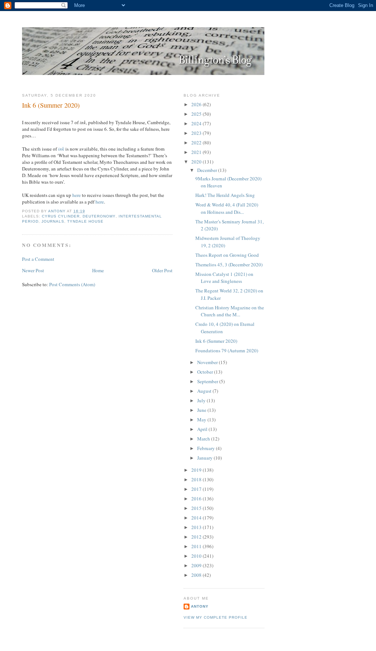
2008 (197, 575)
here (76, 195)
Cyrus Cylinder (61, 216)
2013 (197, 527)
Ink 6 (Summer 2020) (216, 341)
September (208, 381)
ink (61, 148)
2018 (197, 479)
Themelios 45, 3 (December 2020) (229, 264)
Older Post (162, 270)
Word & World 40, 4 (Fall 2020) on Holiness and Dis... (226, 208)
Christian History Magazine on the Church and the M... (229, 311)
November (208, 362)
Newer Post (33, 270)
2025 (197, 114)
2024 (197, 123)
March (204, 438)
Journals (52, 221)
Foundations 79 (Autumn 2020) (226, 350)
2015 (197, 508)
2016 (197, 498)
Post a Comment (38, 259)
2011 (197, 546)
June (202, 410)
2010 (197, 556)
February (206, 448)
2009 (197, 565)
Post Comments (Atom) (72, 284)
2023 (197, 133)
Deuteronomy (99, 216)
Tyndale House (85, 221)
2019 (197, 470)
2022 (197, 142)
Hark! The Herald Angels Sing (225, 195)
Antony (200, 606)
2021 (197, 152)
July (202, 400)
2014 (197, 517)
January (205, 457)
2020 (197, 161)
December (207, 170)
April (203, 429)
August (205, 391)
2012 (197, 536)
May (202, 419)
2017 (197, 489)
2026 (197, 104)
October (205, 371)
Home (98, 270)
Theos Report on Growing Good (227, 255)
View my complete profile (215, 617)
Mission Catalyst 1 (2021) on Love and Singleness (224, 278)
